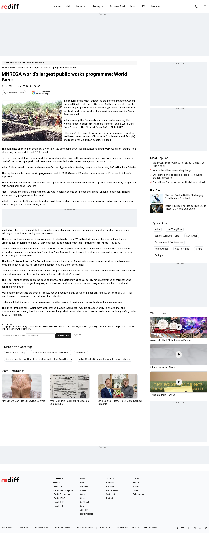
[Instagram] (194, 528)
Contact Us (105, 528)
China (199, 248)
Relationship (138, 494)
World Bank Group (16, 352)
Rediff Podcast (86, 514)
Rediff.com (129, 528)
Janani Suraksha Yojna (167, 235)
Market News (112, 490)
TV (143, 6)
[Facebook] (188, 528)
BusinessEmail (117, 6)
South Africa (182, 248)
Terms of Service (62, 528)
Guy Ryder (191, 235)
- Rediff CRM (58, 502)
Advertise (24, 528)
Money (96, 6)
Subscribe (63, 335)
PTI (10, 86)
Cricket (83, 498)
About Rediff (7, 528)
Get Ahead (84, 502)
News (79, 6)
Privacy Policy (41, 528)
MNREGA (81, 352)
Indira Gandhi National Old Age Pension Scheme (105, 359)
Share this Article (15, 93)
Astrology (84, 510)
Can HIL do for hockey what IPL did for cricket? (179, 182)
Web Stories (158, 313)
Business (84, 486)
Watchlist (110, 494)
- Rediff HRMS (59, 498)
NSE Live (110, 486)
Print (79, 334)
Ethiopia (159, 255)
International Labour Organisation (50, 352)
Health (136, 482)
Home (57, 6)
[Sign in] (204, 6)
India (157, 229)
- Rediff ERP (58, 506)
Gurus (133, 6)
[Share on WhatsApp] (176, 528)
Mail (68, 6)
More (154, 6)
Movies (83, 490)
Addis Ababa (161, 248)
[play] (179, 327)
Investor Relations (85, 528)
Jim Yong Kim (174, 229)
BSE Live (110, 482)
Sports (82, 494)
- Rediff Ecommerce (61, 494)
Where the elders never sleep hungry (173, 170)
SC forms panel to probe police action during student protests (177, 176)
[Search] (196, 6)
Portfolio (110, 498)
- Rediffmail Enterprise (63, 490)
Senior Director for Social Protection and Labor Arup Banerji (39, 359)
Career (136, 490)
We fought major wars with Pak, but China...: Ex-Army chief (179, 164)
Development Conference (169, 242)
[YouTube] (200, 528)
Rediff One (57, 486)
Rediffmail (57, 482)
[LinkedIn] (206, 528)
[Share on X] (182, 528)
